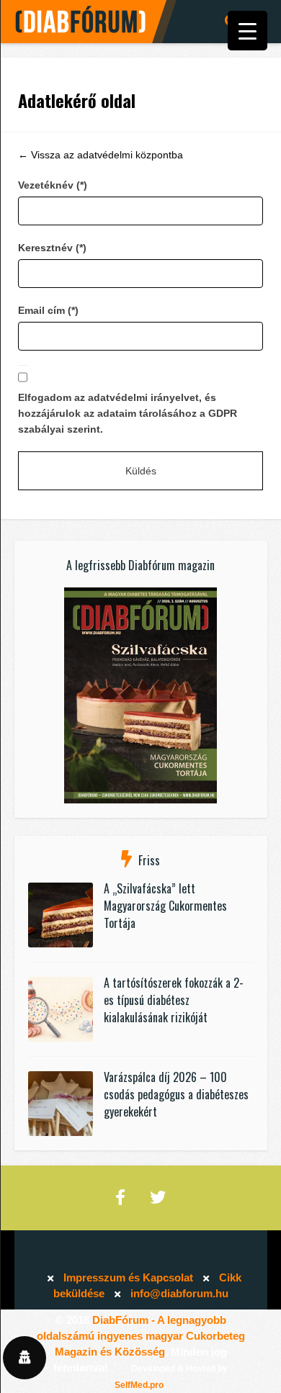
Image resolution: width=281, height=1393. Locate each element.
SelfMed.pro (139, 1385)
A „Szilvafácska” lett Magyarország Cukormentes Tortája (165, 906)
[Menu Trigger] (247, 30)
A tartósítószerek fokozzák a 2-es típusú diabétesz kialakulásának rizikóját (174, 1000)
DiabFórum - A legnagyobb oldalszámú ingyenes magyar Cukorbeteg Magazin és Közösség (141, 1336)
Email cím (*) (48, 310)
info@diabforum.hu (179, 1293)
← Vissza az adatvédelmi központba (100, 155)
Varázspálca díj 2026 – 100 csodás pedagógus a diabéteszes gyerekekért (176, 1094)
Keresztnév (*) (52, 247)
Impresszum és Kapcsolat (128, 1277)
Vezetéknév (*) (52, 185)
